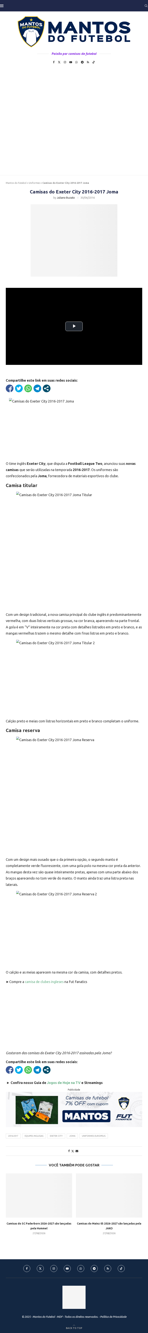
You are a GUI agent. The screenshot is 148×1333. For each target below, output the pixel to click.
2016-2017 (13, 1136)
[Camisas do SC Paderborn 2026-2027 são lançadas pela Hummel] (39, 1195)
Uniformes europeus (93, 1136)
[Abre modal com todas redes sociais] (46, 388)
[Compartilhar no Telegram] (37, 388)
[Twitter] (59, 62)
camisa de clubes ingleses (44, 982)
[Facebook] (54, 62)
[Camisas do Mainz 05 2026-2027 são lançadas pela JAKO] (109, 1195)
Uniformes (34, 183)
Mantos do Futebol (16, 183)
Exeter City (56, 1136)
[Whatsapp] (76, 62)
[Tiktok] (93, 62)
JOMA (72, 1136)
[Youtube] (70, 62)
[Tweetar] (19, 388)
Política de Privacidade (113, 1316)
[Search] (146, 5)
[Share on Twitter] (72, 1151)
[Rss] (88, 62)
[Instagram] (65, 62)
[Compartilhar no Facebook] (9, 388)
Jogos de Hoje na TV (64, 1083)
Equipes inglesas (34, 1136)
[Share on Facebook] (69, 1150)
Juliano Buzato (66, 197)
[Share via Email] (77, 1150)
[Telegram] (82, 62)
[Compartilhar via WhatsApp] (28, 388)
